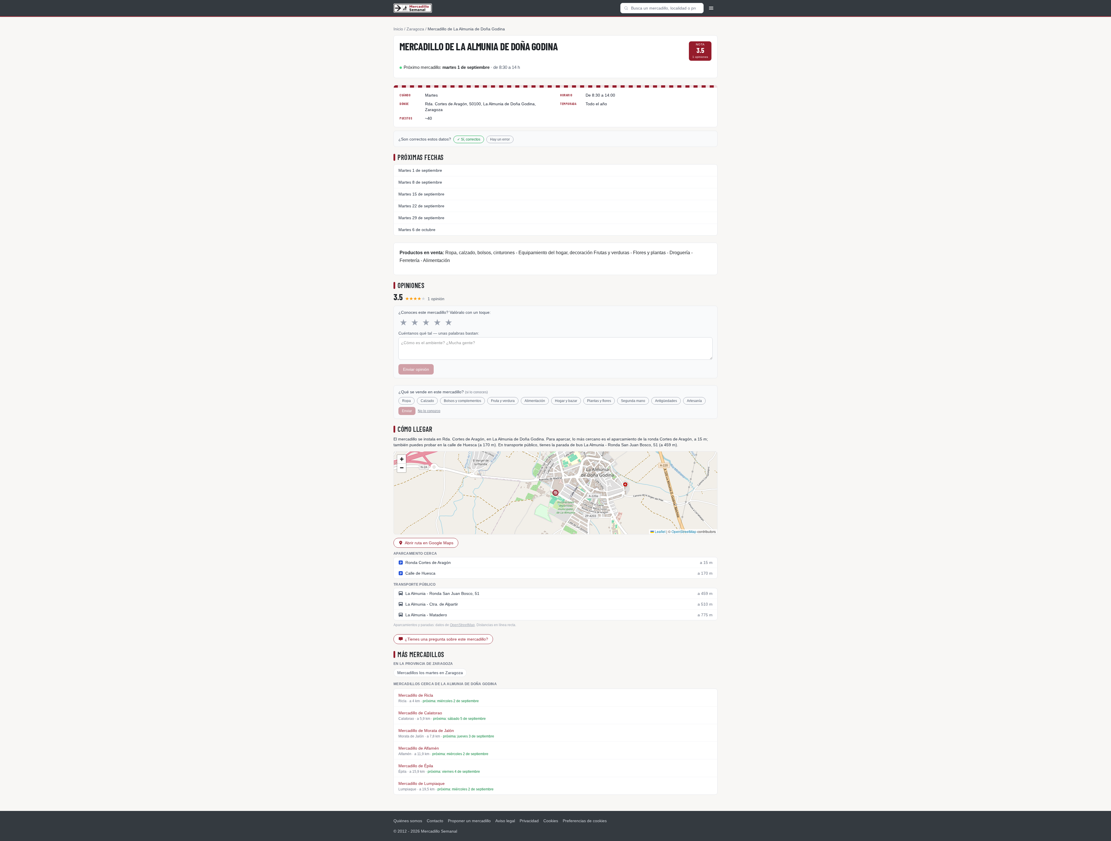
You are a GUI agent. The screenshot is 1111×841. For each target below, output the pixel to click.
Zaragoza (415, 29)
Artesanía (694, 401)
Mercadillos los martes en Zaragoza (430, 672)
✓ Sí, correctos (468, 139)
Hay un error (500, 139)
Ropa (406, 401)
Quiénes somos (407, 820)
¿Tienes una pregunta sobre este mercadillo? (446, 639)
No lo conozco (429, 411)
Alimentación (535, 401)
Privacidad (529, 820)
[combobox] (662, 8)
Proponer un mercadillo (469, 820)
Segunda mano (633, 401)
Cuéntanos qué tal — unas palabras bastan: (438, 333)
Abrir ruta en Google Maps (429, 543)
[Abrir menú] (711, 8)
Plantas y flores (599, 401)
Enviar (407, 411)
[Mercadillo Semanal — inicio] (412, 8)
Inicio (398, 29)
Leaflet (659, 531)
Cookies (550, 820)
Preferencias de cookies (585, 820)
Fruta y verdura (503, 401)
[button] (401, 459)
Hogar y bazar (566, 401)
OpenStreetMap (684, 531)
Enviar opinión (416, 369)
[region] (555, 492)
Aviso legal (505, 820)
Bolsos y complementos (462, 401)
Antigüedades (666, 401)
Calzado (427, 401)
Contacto (435, 820)
